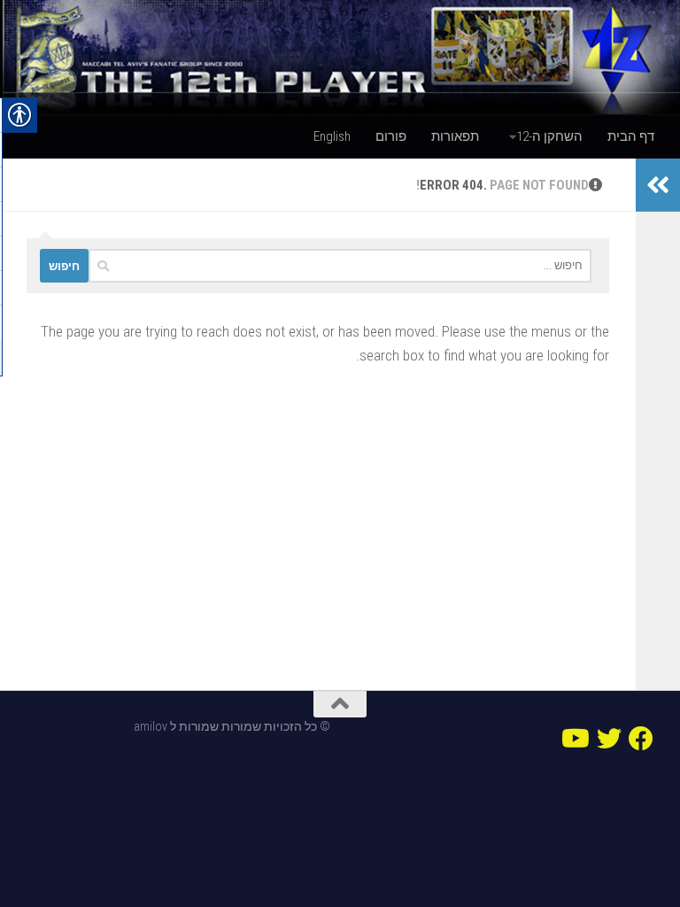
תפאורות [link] (455, 136)
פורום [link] (390, 136)
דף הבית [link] (630, 136)
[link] (340, 57)
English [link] (332, 136)
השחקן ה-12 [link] (549, 136)
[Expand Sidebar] (658, 185)
